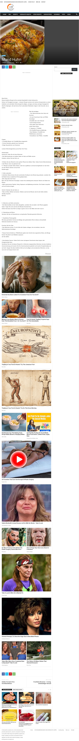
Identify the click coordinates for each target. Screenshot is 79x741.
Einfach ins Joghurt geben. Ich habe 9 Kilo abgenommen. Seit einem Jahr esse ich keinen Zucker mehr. (69, 140)
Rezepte (15, 14)
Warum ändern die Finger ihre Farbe (43, 722)
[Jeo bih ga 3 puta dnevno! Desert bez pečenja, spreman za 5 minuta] (26, 698)
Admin (4, 62)
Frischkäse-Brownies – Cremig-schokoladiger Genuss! (42, 682)
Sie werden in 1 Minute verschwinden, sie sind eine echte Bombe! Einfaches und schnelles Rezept (65, 111)
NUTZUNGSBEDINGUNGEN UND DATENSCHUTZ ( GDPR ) (15, 1)
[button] (76, 14)
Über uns (38, 1)
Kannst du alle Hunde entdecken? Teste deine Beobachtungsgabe (69, 119)
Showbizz (57, 14)
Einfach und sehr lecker (67, 125)
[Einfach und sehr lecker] (57, 127)
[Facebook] (3, 67)
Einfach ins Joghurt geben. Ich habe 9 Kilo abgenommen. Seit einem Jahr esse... (59, 188)
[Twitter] (6, 67)
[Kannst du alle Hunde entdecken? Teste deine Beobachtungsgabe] (57, 120)
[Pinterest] (10, 67)
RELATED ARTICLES (7, 689)
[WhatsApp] (14, 67)
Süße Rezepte (37, 14)
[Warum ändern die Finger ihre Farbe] (43, 715)
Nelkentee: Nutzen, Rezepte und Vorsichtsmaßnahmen (68, 132)
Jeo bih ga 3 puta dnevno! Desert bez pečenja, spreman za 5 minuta (26, 706)
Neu (10, 14)
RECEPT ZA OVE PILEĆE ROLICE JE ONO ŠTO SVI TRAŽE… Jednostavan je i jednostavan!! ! (9, 706)
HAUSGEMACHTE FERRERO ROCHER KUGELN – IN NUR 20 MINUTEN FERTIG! (71, 188)
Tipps (63, 14)
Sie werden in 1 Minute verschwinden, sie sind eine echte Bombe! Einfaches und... (59, 161)
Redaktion (56, 114)
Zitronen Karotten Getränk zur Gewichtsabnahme (9, 722)
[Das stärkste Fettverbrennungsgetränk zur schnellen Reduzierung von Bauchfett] (26, 715)
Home (1, 1)
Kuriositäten (48, 14)
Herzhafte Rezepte (25, 14)
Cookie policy (31, 1)
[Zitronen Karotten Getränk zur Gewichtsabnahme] (9, 715)
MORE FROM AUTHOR (17, 689)
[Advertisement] (26, 85)
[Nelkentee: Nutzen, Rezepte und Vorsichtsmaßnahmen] (57, 133)
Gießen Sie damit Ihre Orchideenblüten (8, 682)
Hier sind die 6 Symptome (42, 704)
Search (55, 67)
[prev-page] (48, 690)
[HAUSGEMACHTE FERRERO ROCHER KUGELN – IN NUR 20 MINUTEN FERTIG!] (72, 182)
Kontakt (43, 1)
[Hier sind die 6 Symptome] (43, 698)
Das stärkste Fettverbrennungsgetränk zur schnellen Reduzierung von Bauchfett (26, 724)
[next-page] (50, 690)
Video (69, 14)
